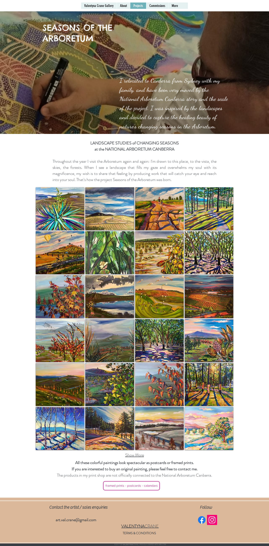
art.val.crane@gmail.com (76, 520)
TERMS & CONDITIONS (139, 533)
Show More (134, 455)
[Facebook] (202, 520)
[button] (60, 208)
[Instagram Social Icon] (212, 520)
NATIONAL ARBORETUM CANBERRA (139, 149)
